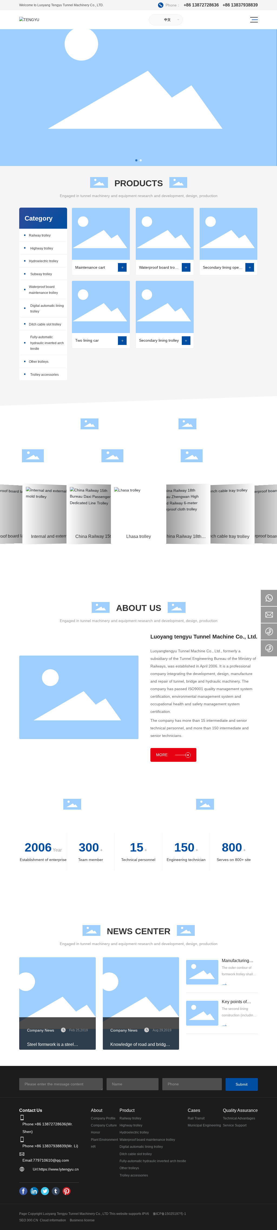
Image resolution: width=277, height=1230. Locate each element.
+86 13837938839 (240, 5)
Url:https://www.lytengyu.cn (56, 1169)
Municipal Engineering (55, 499)
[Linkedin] (34, 1191)
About (96, 1110)
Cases (194, 1110)
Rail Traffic (12, 499)
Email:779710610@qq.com (45, 1160)
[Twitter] (45, 1191)
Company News (40, 1030)
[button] (136, 160)
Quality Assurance (240, 1110)
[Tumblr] (56, 1191)
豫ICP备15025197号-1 (169, 1214)
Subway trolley (41, 274)
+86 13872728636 (189, 5)
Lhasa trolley (98, 493)
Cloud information (53, 1220)
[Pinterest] (66, 1191)
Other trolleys (38, 362)
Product (127, 1110)
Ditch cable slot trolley (45, 324)
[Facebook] (23, 1191)
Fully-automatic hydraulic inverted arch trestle (47, 343)
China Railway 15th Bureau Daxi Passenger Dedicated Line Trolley (54, 515)
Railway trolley (40, 235)
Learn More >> (55, 535)
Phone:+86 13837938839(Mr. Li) (50, 1146)
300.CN (32, 1220)
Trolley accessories (44, 375)
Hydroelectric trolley (43, 261)
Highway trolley (41, 248)
